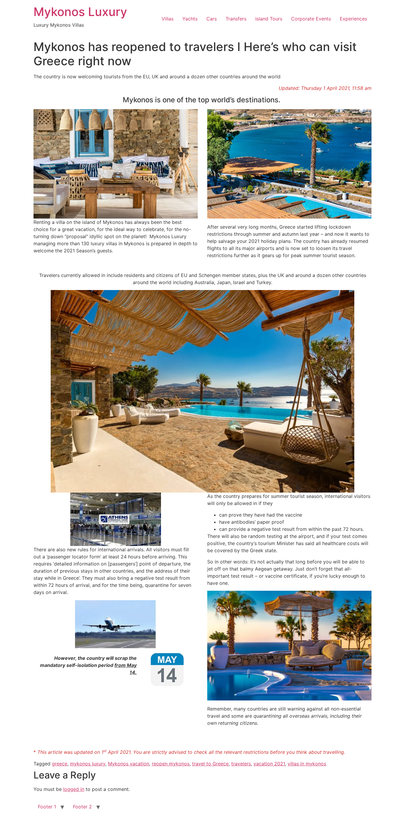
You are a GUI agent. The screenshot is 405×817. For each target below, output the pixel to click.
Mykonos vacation (128, 764)
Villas (167, 19)
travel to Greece (210, 764)
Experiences (353, 19)
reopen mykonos (170, 764)
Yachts (189, 19)
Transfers (236, 19)
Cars (211, 19)
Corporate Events (311, 19)
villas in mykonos (307, 764)
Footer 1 (47, 807)
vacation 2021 (269, 764)
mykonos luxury (87, 764)
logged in (73, 789)
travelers (241, 764)
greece (59, 764)
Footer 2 (82, 807)
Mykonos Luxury (80, 11)
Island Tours (268, 19)
